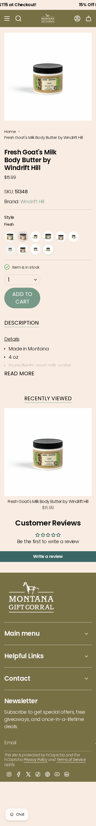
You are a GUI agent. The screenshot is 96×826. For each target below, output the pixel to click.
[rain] (35, 249)
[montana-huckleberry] (23, 236)
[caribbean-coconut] (48, 236)
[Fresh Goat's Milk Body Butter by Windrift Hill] (48, 452)
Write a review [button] (48, 556)
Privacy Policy (35, 759)
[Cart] (88, 18)
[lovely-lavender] (60, 236)
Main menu (22, 633)
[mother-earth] (10, 249)
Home (10, 131)
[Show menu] (7, 18)
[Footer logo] (31, 598)
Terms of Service (71, 759)
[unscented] (10, 236)
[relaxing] (73, 236)
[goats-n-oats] (35, 236)
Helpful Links (23, 655)
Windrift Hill (32, 201)
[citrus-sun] (23, 249)
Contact (17, 678)
